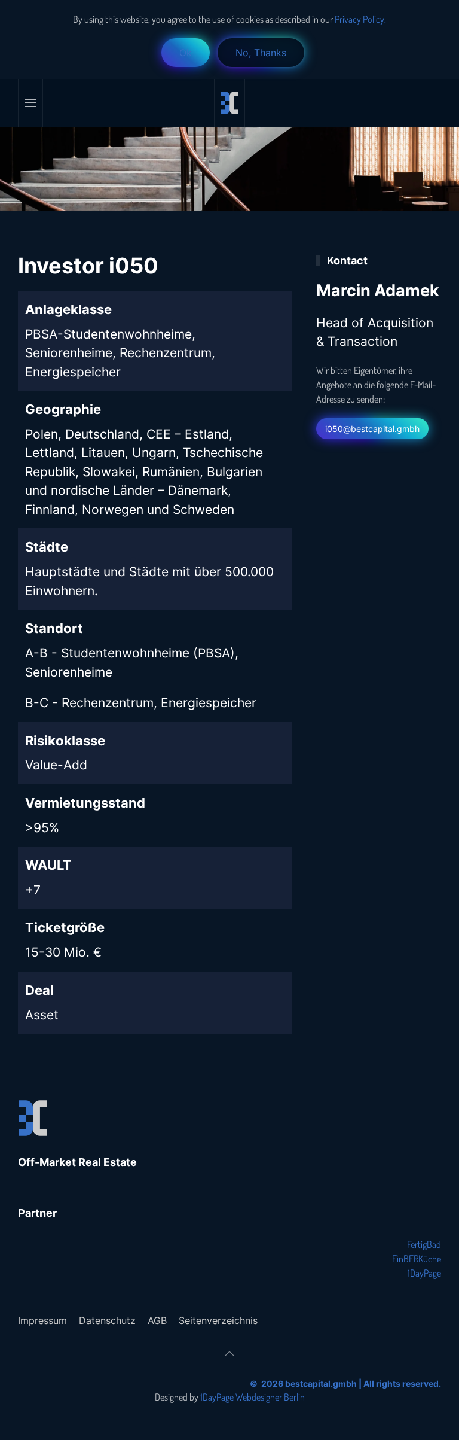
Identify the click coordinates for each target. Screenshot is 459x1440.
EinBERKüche (416, 1259)
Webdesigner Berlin (270, 1397)
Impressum (42, 1320)
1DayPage (424, 1273)
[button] (31, 103)
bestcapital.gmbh (321, 1383)
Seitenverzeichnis (218, 1320)
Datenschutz (107, 1320)
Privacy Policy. (359, 19)
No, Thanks (260, 53)
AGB (157, 1320)
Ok (185, 53)
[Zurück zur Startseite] (229, 103)
